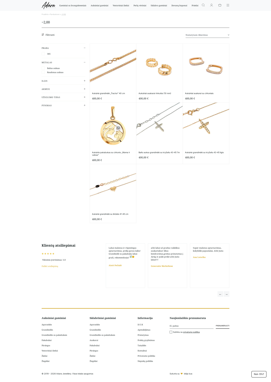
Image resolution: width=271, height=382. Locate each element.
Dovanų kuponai (179, 5)
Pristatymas (143, 335)
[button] (220, 294)
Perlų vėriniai (140, 5)
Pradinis (45, 14)
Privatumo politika (146, 356)
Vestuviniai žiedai (121, 5)
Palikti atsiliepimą (50, 266)
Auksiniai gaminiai (99, 5)
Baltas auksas (53, 68)
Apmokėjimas (144, 329)
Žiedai (44, 356)
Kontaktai (142, 350)
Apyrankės (47, 324)
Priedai (195, 5)
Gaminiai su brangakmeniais (72, 5)
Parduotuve (54, 14)
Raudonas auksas (55, 72)
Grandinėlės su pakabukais (54, 335)
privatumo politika (191, 332)
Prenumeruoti (222, 326)
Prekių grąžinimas (146, 340)
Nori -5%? (259, 374)
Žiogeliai (45, 361)
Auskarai (94, 340)
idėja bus (188, 373)
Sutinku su (186, 332)
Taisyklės (142, 345)
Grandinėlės (47, 329)
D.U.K (140, 324)
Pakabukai (47, 340)
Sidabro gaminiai (159, 5)
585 (49, 53)
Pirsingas (46, 345)
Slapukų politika (145, 361)
